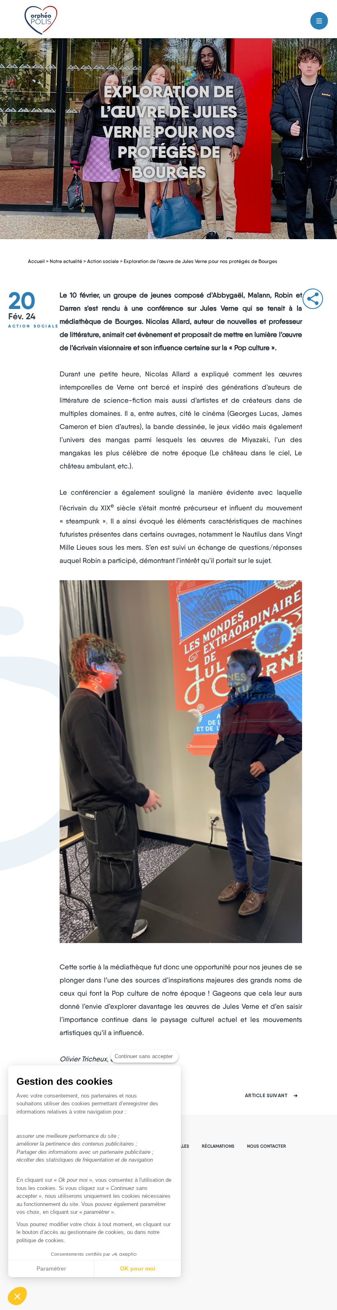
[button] (17, 1296)
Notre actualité (66, 261)
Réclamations (218, 1146)
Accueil (36, 261)
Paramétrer (51, 1268)
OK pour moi (137, 1268)
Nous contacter (266, 1146)
